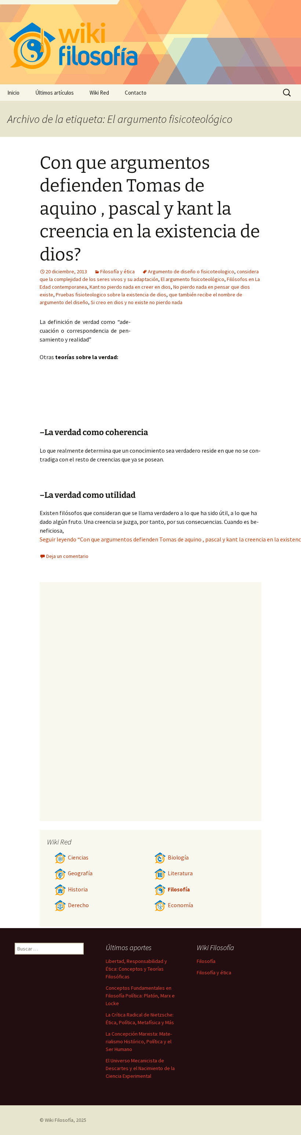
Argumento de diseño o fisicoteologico (191, 271)
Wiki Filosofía (59, 1120)
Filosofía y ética (117, 271)
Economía (180, 905)
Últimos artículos (54, 92)
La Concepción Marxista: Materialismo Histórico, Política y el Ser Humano (139, 1041)
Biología (178, 857)
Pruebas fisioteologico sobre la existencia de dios (111, 294)
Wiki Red (99, 92)
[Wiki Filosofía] (150, 42)
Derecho (78, 905)
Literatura (180, 873)
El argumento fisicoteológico (192, 279)
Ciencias (78, 857)
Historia (78, 889)
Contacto (135, 92)
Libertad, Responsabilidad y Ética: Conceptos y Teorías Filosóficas (136, 969)
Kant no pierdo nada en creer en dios (130, 287)
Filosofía (179, 889)
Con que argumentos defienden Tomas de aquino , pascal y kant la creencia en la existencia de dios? (150, 208)
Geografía (80, 873)
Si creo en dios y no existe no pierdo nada (136, 302)
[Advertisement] (196, 372)
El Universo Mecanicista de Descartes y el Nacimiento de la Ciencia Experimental (140, 1068)
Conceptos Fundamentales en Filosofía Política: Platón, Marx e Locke (140, 996)
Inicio (13, 92)
